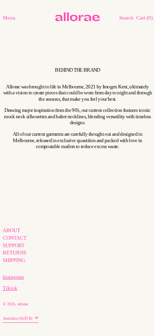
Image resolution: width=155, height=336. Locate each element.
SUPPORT (14, 245)
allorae (22, 304)
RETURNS (14, 253)
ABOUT (11, 230)
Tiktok (10, 288)
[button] (126, 18)
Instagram (13, 277)
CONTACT (15, 238)
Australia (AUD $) (18, 318)
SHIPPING (14, 260)
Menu (9, 18)
